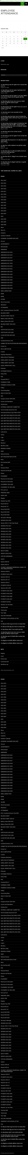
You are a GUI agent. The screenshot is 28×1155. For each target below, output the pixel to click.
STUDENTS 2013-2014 (6, 574)
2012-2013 (3, 180)
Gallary (2, 387)
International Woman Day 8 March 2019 (10, 412)
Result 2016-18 (4, 503)
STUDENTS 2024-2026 (6, 596)
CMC (2, 338)
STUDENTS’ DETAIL (6, 601)
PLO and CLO (4, 490)
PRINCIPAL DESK (5, 492)
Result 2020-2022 (5, 514)
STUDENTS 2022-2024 (6, 590)
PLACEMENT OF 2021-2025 (8, 487)
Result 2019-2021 (5, 512)
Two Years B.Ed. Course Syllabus (11, 170)
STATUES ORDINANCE (6, 556)
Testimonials (4, 610)
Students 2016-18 (5, 577)
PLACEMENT (4, 476)
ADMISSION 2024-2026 (7, 282)
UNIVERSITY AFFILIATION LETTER (10, 618)
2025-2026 (3, 224)
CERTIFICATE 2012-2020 (7, 329)
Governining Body (5, 390)
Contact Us (3, 346)
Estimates (3, 368)
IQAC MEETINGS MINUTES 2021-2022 (11, 420)
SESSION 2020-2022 (6, 539)
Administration (4, 246)
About (2, 227)
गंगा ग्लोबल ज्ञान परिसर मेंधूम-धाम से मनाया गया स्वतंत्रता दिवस (13, 626)
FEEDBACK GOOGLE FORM (8, 385)
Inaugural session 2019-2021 (8, 398)
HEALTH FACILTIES (6, 393)
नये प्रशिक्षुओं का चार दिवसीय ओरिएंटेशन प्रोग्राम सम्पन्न (12, 640)
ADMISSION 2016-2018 (7, 260)
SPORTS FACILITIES (6, 553)
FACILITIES (4, 373)
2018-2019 (3, 197)
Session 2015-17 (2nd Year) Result (9, 523)
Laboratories (4, 431)
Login (2, 60)
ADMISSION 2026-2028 (7, 288)
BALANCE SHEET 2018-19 (7, 315)
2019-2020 (3, 199)
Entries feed (4, 658)
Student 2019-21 (5, 564)
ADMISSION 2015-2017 (7, 257)
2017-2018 (3, 194)
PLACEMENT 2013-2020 (7, 484)
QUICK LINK (4, 495)
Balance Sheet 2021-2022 (7, 321)
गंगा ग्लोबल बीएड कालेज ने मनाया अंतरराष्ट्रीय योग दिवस (12, 112)
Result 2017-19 (4, 506)
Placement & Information (7, 478)
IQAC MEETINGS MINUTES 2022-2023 (11, 423)
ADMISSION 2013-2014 (7, 252)
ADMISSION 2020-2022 (7, 271)
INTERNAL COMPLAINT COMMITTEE (10, 407)
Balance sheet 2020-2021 (7, 318)
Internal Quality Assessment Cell (9, 409)
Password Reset (5, 467)
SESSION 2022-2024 (6, 545)
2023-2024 (3, 210)
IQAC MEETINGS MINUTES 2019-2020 (11, 415)
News (2, 459)
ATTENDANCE (4, 307)
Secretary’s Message (6, 517)
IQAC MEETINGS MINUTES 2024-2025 (11, 429)
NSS (2, 465)
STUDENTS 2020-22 (6, 585)
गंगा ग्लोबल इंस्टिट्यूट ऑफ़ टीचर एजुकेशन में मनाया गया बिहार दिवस (14, 135)
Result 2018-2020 (5, 509)
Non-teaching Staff (5, 462)
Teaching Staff (4, 607)
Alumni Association (5, 302)
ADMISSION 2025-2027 (7, 285)
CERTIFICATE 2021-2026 (7, 332)
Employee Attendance (6, 354)
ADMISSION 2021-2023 (7, 274)
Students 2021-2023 (6, 588)
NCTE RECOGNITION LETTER (8, 456)
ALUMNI (3, 299)
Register (3, 69)
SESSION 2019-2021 (6, 537)
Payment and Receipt (6, 470)
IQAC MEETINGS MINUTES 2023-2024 (11, 426)
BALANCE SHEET (5, 313)
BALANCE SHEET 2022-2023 (8, 324)
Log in (2, 656)
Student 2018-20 (5, 561)
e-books (3, 351)
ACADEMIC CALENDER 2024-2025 (9, 238)
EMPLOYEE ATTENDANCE (7, 357)
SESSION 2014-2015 (6, 520)
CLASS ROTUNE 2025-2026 (8, 335)
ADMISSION (4, 249)
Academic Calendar (5, 235)
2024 (2, 216)
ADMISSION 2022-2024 (7, 277)
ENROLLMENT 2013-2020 (7, 360)
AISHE (2, 293)
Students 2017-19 (5, 579)
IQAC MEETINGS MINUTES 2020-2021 (11, 418)
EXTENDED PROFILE (6, 371)
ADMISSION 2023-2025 (7, 279)
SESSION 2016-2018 (6, 528)
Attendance (3, 304)
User (2, 621)
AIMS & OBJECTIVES (6, 291)
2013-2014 (3, 183)
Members (3, 443)
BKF (2, 326)
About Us (3, 230)
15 (25, 38)
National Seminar (5, 454)
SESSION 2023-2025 (6, 548)
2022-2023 (3, 208)
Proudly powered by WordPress (7, 1153)
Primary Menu (26, 4)
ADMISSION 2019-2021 (7, 268)
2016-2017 (3, 191)
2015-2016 (3, 188)
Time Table (3, 613)
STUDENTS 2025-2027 (6, 599)
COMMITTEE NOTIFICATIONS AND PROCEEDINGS (14, 343)
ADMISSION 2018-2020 (7, 266)
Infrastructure (4, 404)
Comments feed (5, 661)
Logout (2, 440)
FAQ (2, 376)
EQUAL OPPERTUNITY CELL (8, 365)
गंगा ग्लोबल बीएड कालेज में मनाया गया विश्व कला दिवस (11, 131)
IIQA (2, 396)
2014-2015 (3, 186)
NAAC (2, 451)
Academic (3, 233)
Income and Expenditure (7, 401)
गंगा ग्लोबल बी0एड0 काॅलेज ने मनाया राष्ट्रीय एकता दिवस (12, 629)
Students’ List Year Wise (7, 604)
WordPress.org (4, 664)
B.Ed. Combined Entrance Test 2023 (10, 310)
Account (3, 241)
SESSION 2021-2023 (6, 542)
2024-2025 (3, 219)
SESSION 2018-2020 (6, 534)
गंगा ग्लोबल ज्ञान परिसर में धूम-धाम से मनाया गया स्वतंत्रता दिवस (13, 624)
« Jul (2, 47)
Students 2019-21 (5, 582)
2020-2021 (3, 202)
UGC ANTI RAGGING (6, 615)
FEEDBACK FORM (5, 382)
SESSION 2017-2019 (6, 531)
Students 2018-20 (5, 571)
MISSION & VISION (5, 448)
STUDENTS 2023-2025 (6, 593)
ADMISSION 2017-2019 (7, 263)
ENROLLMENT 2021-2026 (7, 362)
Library (2, 434)
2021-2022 (3, 205)
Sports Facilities (5, 550)
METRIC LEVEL (5, 445)
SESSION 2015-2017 (6, 525)
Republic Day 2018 (5, 501)
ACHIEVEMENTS (5, 244)
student (2, 559)
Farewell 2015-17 (5, 379)
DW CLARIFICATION (6, 349)
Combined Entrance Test (7, 340)
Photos (2, 473)
